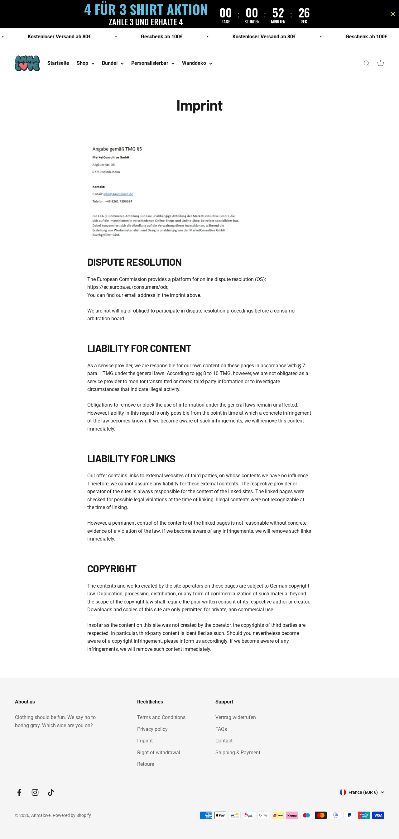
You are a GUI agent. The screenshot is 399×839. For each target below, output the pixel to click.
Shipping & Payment (237, 753)
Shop (82, 63)
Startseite (58, 63)
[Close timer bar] (392, 14)
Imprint (145, 741)
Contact (224, 741)
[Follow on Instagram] (35, 792)
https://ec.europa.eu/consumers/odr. (127, 287)
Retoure (145, 764)
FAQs (221, 729)
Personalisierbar (149, 63)
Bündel (110, 63)
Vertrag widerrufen (235, 717)
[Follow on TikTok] (51, 792)
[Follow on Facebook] (19, 792)
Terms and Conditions (161, 717)
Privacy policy (152, 729)
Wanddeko (194, 63)
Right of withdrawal (158, 753)
